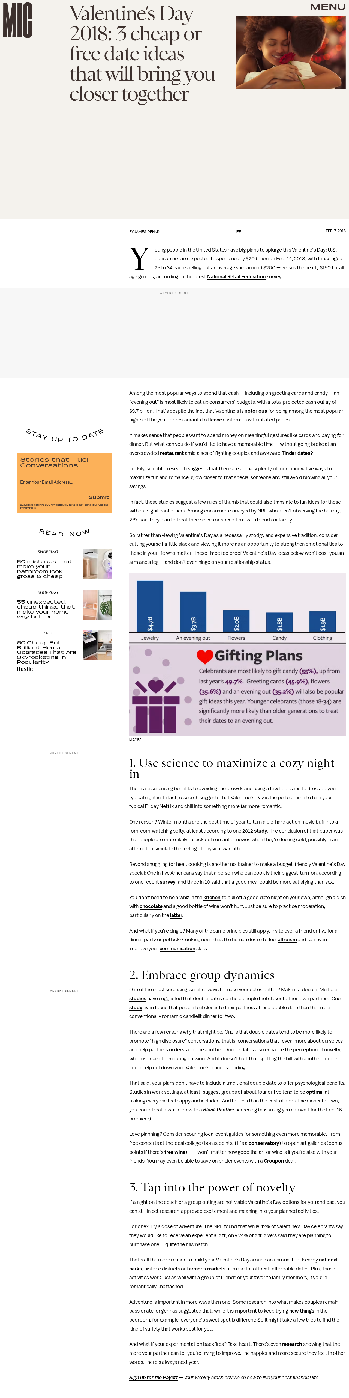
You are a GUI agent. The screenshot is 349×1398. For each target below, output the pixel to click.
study (260, 831)
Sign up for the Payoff (153, 1377)
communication (177, 948)
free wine (175, 1152)
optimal (315, 1092)
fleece (215, 420)
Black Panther (218, 1110)
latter (176, 915)
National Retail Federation (236, 276)
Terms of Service (93, 504)
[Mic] (17, 20)
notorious (256, 411)
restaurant (172, 453)
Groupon (274, 1161)
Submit (99, 497)
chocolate (151, 906)
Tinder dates (296, 453)
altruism (287, 939)
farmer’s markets (206, 1269)
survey (167, 882)
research (292, 1344)
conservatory (264, 1143)
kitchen (212, 897)
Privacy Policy (28, 507)
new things (301, 1311)
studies (137, 998)
